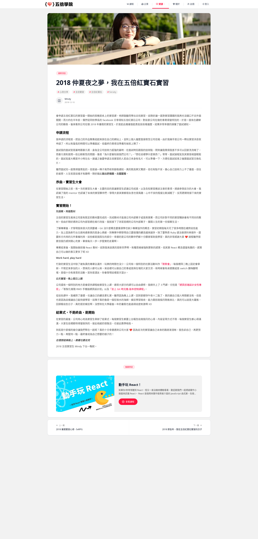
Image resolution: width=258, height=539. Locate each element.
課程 (131, 4)
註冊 (192, 4)
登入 (207, 4)
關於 (177, 4)
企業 (146, 4)
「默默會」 (165, 264)
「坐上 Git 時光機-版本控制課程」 (127, 289)
